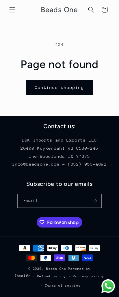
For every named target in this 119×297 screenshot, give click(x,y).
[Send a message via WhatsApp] (108, 286)
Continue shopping (59, 87)
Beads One (56, 269)
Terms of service (63, 285)
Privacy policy (88, 276)
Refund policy (51, 276)
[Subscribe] (94, 201)
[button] (12, 9)
